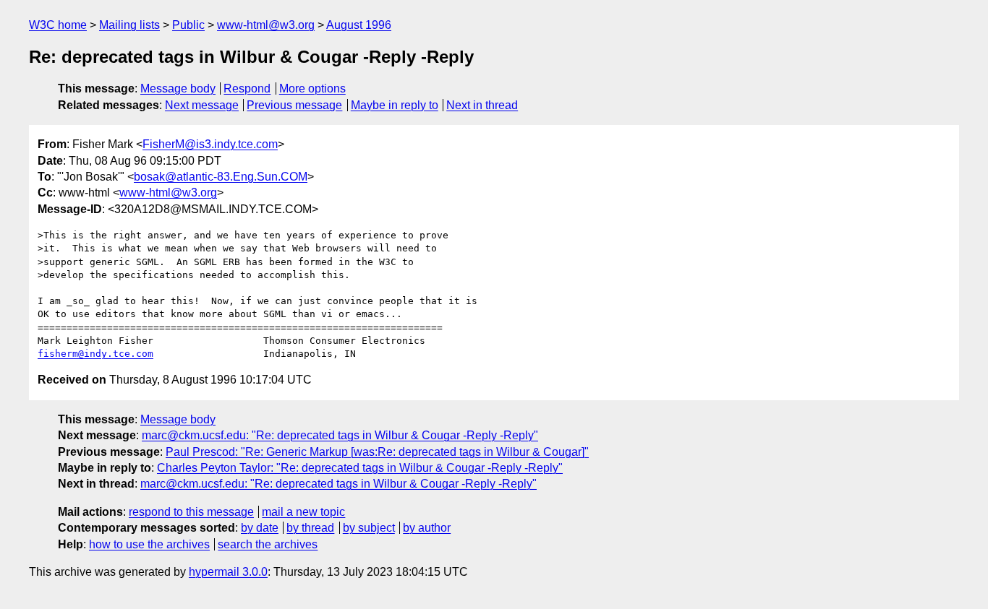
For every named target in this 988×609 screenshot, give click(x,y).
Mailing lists (129, 25)
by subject (369, 528)
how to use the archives (149, 544)
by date (259, 528)
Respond (247, 88)
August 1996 (358, 25)
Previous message (294, 105)
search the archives (268, 544)
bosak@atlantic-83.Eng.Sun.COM (220, 176)
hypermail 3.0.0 (228, 572)
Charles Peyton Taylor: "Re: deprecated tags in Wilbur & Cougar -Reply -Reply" (360, 468)
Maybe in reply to (394, 105)
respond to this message (191, 512)
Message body (178, 88)
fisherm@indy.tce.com (95, 353)
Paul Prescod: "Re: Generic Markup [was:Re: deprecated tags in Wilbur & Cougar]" (377, 452)
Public (188, 25)
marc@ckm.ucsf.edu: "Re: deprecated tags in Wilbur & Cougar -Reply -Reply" (340, 435)
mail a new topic (303, 512)
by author (427, 528)
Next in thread (482, 105)
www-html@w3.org (266, 25)
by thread (310, 528)
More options (312, 88)
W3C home (58, 25)
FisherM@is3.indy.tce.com (210, 144)
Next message (202, 105)
